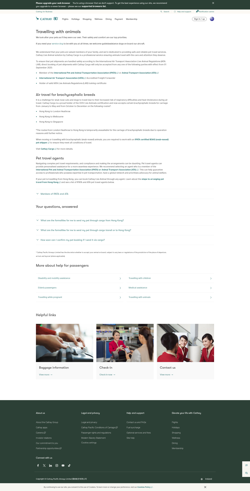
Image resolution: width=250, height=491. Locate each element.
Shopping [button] (87, 19)
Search (166, 12)
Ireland (208, 478)
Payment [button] (119, 19)
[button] (45, 374)
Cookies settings (88, 443)
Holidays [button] (75, 19)
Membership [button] (131, 19)
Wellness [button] (98, 19)
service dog (57, 43)
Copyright (40, 479)
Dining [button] (109, 19)
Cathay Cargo (48, 148)
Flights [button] (65, 19)
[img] (213, 3)
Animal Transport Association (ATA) (139, 72)
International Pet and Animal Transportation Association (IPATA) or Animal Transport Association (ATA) (86, 169)
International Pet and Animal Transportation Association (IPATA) (85, 72)
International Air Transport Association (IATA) (61, 78)
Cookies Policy (144, 487)
